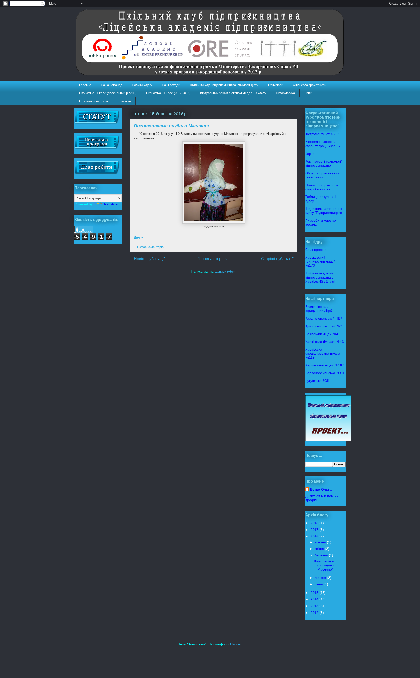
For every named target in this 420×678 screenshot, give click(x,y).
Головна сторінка (212, 259)
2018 (315, 523)
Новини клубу (142, 85)
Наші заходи (171, 85)
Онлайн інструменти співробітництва (321, 187)
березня (322, 555)
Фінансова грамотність (309, 85)
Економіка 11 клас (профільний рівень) (107, 93)
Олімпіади (275, 85)
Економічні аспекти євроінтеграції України (323, 144)
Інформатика (285, 93)
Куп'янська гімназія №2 (323, 326)
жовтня (321, 542)
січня (319, 584)
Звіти (308, 93)
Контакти (124, 101)
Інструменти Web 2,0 (322, 134)
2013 (315, 606)
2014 (315, 599)
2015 (315, 593)
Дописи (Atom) (225, 271)
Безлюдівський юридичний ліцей (319, 309)
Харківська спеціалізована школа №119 (322, 353)
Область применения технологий (322, 175)
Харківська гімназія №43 (324, 341)
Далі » (138, 237)
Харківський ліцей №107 (324, 365)
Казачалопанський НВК (323, 318)
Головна (85, 85)
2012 (315, 613)
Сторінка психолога (93, 101)
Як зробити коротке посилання (320, 223)
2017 (315, 530)
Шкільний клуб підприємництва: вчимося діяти (224, 85)
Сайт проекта (316, 250)
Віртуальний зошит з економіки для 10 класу (233, 93)
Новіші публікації (149, 259)
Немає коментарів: (151, 247)
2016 (315, 536)
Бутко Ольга (321, 489)
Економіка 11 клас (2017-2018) (168, 93)
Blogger (235, 644)
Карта (310, 154)
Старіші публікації (277, 259)
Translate (110, 204)
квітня (320, 549)
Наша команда (111, 85)
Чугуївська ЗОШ (317, 381)
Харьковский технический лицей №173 (320, 261)
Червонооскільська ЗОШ (324, 373)
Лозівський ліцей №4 (321, 334)
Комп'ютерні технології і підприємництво (324, 163)
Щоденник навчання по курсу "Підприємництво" (324, 211)
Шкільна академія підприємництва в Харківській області (320, 277)
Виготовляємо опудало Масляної (171, 125)
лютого (321, 578)
